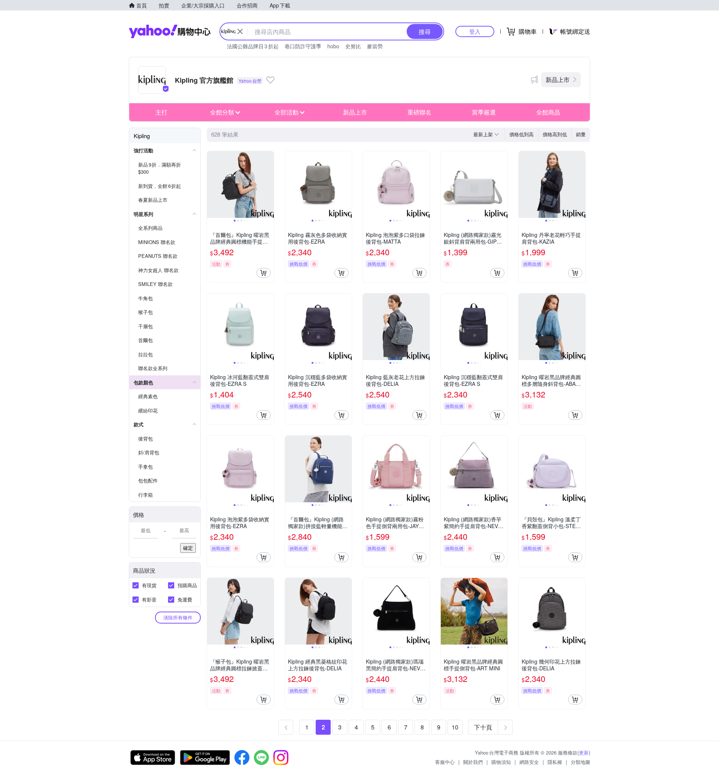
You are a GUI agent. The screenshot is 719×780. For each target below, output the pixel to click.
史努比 (353, 46)
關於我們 (473, 761)
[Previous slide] (212, 184)
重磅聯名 (419, 112)
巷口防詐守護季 (303, 46)
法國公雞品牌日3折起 (253, 46)
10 (455, 727)
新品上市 (558, 79)
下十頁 (483, 727)
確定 (188, 547)
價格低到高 (521, 134)
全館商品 (548, 112)
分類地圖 (580, 761)
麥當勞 (375, 46)
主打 (161, 112)
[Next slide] (269, 184)
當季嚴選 (484, 112)
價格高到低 (555, 134)
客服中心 (445, 761)
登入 (474, 31)
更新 (584, 752)
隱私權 (554, 761)
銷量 (581, 134)
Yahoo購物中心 (169, 31)
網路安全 (529, 761)
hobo (333, 46)
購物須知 (501, 761)
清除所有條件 (177, 617)
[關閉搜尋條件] (240, 31)
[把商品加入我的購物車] (264, 273)
